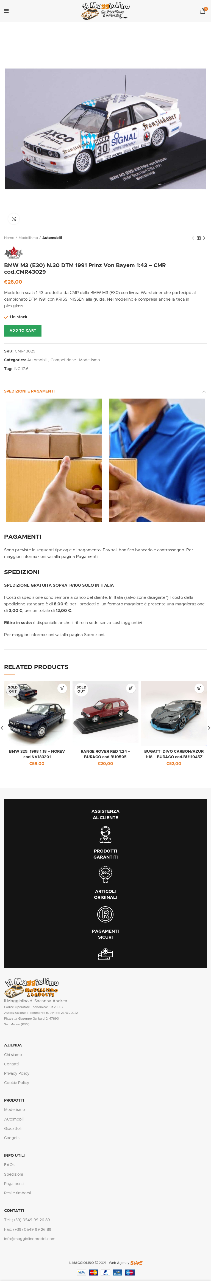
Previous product (193, 238)
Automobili (52, 238)
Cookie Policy (16, 1083)
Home (9, 238)
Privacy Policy (16, 1074)
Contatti (11, 1064)
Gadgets (12, 1138)
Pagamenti (14, 1184)
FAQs (9, 1165)
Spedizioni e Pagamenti (29, 391)
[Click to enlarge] (13, 218)
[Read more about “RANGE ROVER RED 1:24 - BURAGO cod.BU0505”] (131, 688)
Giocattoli (12, 1129)
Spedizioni (13, 1174)
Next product (204, 238)
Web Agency (119, 1263)
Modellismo (28, 238)
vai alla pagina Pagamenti (72, 557)
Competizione (63, 360)
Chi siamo (13, 1055)
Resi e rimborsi (17, 1193)
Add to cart (23, 330)
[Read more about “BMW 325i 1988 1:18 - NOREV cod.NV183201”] (62, 688)
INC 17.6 (21, 369)
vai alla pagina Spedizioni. (80, 635)
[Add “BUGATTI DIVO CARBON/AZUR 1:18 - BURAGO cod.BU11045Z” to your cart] (199, 688)
